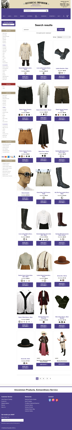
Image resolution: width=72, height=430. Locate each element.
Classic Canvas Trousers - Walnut (62, 110)
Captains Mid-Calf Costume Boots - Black (62, 151)
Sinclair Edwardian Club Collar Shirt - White (43, 234)
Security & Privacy (6, 147)
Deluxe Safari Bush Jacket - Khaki (25, 68)
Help (59, 16)
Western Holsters (6, 66)
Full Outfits (4, 48)
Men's (4, 86)
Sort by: (54, 37)
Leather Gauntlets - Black (62, 68)
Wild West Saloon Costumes (7, 175)
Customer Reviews (6, 145)
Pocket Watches (5, 68)
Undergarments (5, 125)
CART (67, 15)
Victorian (29, 16)
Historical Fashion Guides (30, 399)
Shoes (15, 16)
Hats (3, 59)
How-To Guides (28, 401)
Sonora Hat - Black (25, 358)
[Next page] (50, 378)
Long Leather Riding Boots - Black (25, 234)
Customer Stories (29, 405)
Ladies (9, 16)
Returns (3, 405)
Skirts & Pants (5, 118)
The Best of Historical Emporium (32, 403)
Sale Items (4, 42)
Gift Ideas (4, 41)
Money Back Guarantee (7, 144)
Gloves (4, 73)
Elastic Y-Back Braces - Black (25, 317)
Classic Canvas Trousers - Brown (25, 151)
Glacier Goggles (25, 192)
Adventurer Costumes (6, 172)
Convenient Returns (6, 152)
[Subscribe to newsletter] (22, 420)
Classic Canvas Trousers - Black (25, 110)
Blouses (4, 115)
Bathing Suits (5, 77)
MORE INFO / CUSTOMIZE (25, 77)
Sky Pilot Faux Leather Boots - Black (62, 193)
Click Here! (8, 24)
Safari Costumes (5, 169)
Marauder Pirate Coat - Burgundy (43, 317)
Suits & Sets (5, 50)
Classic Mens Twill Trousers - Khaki (44, 193)
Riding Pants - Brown (44, 151)
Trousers (4, 57)
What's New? (5, 33)
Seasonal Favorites (6, 36)
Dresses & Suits (5, 112)
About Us (3, 407)
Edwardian (43, 16)
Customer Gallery (29, 411)
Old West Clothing (6, 164)
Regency (22, 16)
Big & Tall (4, 37)
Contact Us (3, 401)
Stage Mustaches (6, 76)
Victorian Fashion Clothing (7, 166)
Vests (3, 54)
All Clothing (4, 46)
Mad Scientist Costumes (7, 171)
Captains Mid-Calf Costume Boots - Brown (62, 234)
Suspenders (5, 70)
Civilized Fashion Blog (30, 409)
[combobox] (39, 29)
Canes (4, 71)
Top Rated (4, 39)
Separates (4, 51)
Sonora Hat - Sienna (62, 275)
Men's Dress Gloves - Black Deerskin (62, 317)
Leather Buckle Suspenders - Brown (44, 276)
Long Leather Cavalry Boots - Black (44, 68)
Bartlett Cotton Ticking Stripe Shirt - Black (25, 276)
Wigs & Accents (5, 127)
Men (4, 16)
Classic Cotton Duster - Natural (43, 109)
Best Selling (4, 34)
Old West (36, 16)
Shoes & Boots (5, 62)
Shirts (3, 56)
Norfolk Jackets (5, 174)
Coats (4, 53)
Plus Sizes (4, 100)
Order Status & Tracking (6, 399)
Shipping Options (5, 403)
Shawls (4, 132)
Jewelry (4, 129)
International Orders (6, 150)
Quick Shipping (5, 148)
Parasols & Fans (5, 133)
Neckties (4, 61)
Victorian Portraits (29, 407)
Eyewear (4, 74)
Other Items (5, 79)
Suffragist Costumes (6, 163)
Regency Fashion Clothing (7, 168)
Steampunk (52, 16)
